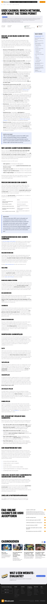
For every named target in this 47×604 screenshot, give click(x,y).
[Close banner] (29, 292)
